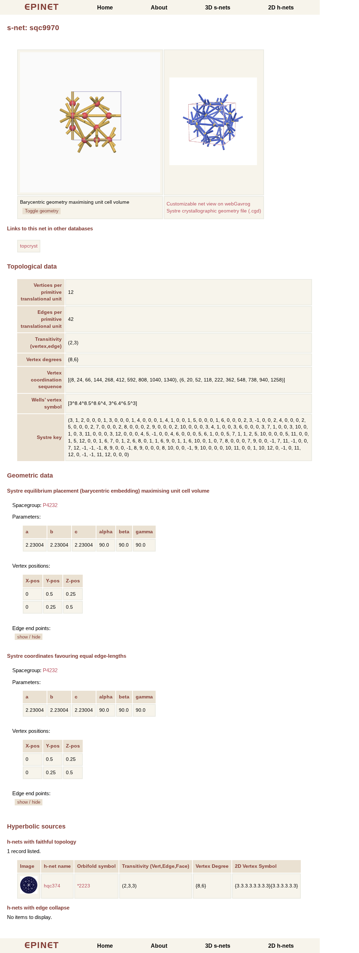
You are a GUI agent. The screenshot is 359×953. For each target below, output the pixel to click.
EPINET (42, 7)
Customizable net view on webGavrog (208, 204)
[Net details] (29, 892)
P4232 (50, 505)
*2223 (83, 885)
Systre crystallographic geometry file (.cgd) (214, 211)
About (159, 8)
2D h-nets (281, 8)
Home (105, 8)
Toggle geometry (42, 211)
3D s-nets (217, 8)
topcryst (29, 246)
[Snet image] (213, 163)
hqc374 (52, 885)
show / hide (28, 637)
